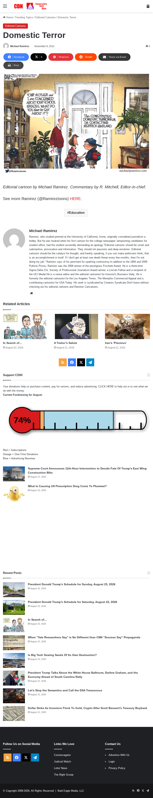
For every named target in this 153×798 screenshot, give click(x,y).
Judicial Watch (62, 761)
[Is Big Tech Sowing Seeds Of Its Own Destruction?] (14, 660)
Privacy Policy (117, 768)
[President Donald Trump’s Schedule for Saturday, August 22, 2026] (14, 607)
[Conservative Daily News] (31, 6)
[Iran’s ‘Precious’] (127, 326)
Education (77, 212)
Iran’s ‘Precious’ (116, 342)
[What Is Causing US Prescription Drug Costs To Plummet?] (14, 493)
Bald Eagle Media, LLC (71, 790)
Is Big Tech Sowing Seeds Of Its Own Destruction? (62, 655)
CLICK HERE (106, 386)
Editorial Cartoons (45, 17)
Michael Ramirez (19, 46)
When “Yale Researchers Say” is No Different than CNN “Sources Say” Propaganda (84, 637)
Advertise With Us (119, 755)
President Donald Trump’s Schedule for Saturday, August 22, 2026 (72, 602)
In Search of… (12, 342)
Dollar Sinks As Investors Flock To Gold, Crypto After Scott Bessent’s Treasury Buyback (87, 708)
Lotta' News (60, 768)
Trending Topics (24, 17)
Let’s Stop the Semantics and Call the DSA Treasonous (65, 690)
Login (112, 761)
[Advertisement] (76, 537)
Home (9, 17)
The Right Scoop (63, 774)
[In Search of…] (25, 326)
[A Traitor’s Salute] (76, 326)
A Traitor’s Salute (65, 342)
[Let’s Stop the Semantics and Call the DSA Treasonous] (14, 695)
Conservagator (62, 755)
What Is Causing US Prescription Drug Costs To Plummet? (67, 486)
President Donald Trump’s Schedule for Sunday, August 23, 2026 (71, 584)
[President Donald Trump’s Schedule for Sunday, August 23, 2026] (14, 589)
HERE (75, 198)
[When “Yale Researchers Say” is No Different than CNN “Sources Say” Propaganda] (14, 642)
